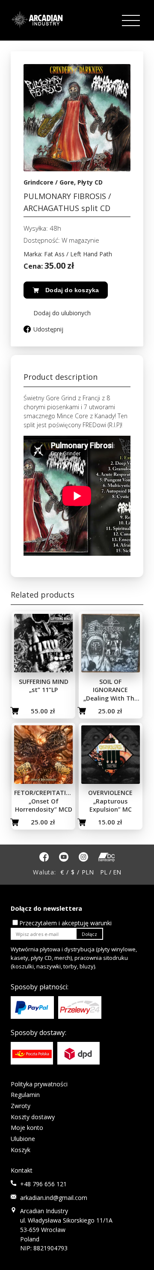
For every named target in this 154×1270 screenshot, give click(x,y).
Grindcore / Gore (49, 182)
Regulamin (25, 1095)
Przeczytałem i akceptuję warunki (65, 923)
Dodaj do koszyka (72, 290)
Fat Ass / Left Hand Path (78, 254)
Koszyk (20, 1150)
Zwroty (20, 1106)
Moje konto (27, 1127)
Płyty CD (90, 182)
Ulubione (23, 1139)
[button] (57, 313)
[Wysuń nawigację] (132, 21)
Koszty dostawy (33, 1117)
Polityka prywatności (39, 1084)
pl (103, 872)
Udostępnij (48, 329)
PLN (88, 872)
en (117, 872)
